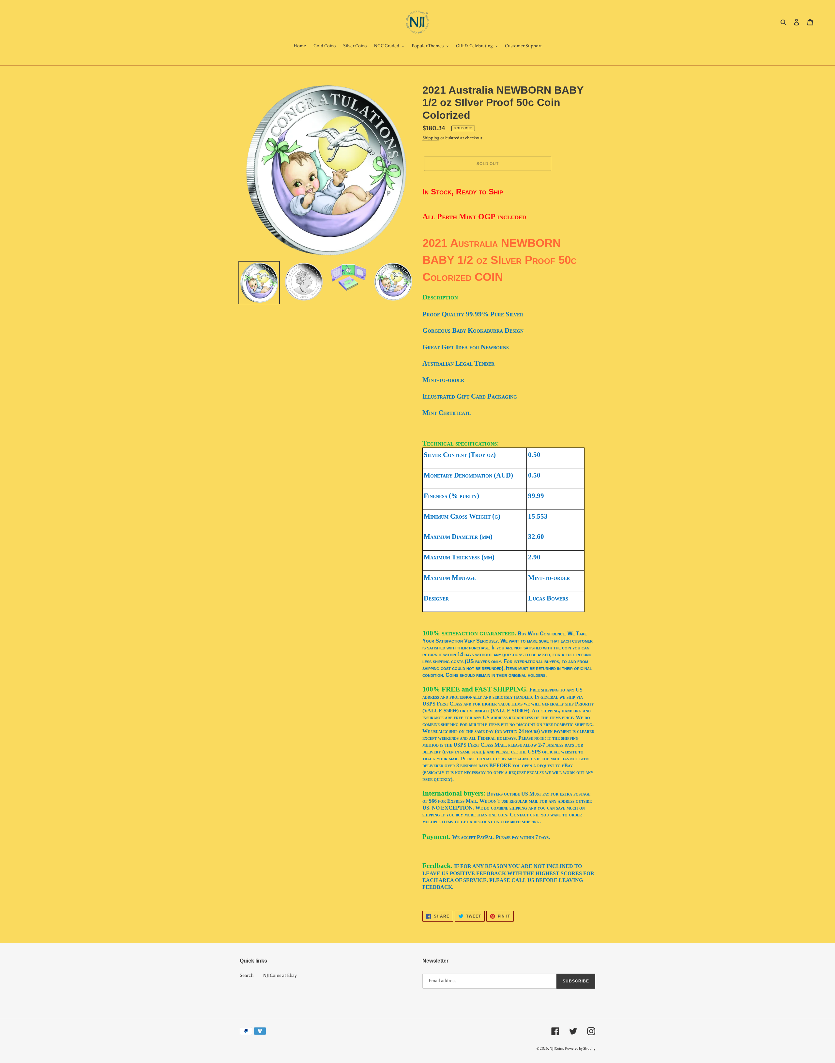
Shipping (430, 137)
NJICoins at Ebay (279, 975)
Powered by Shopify (580, 1048)
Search (246, 975)
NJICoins (557, 1048)
